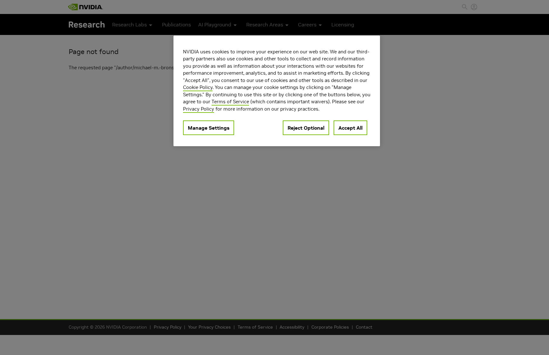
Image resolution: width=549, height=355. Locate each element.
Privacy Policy (198, 109)
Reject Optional (306, 128)
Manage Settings (208, 128)
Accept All (350, 128)
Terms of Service (230, 102)
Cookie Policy (198, 87)
